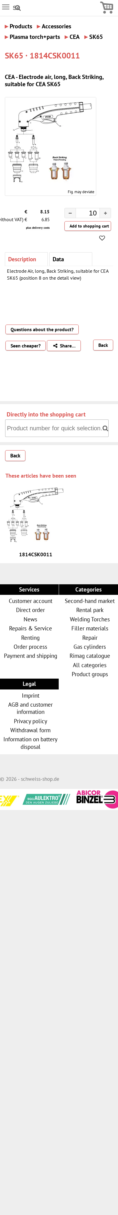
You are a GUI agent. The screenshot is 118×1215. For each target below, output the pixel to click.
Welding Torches (90, 619)
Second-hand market (90, 600)
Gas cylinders (90, 646)
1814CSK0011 (35, 554)
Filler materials (89, 628)
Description (22, 259)
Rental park (89, 610)
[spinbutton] (83, 214)
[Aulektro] (35, 798)
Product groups (90, 674)
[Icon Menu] (6, 7)
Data (58, 259)
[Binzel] (86, 806)
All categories (90, 665)
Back (103, 345)
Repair (89, 637)
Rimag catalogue (90, 655)
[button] (105, 213)
